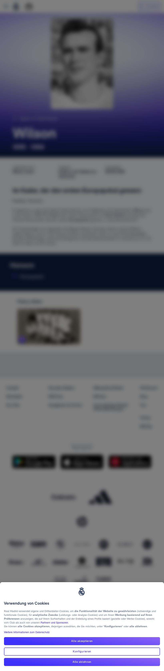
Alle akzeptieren (82, 641)
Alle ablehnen (82, 661)
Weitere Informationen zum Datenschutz (27, 632)
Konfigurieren (82, 651)
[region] (82, 626)
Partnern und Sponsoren (54, 622)
